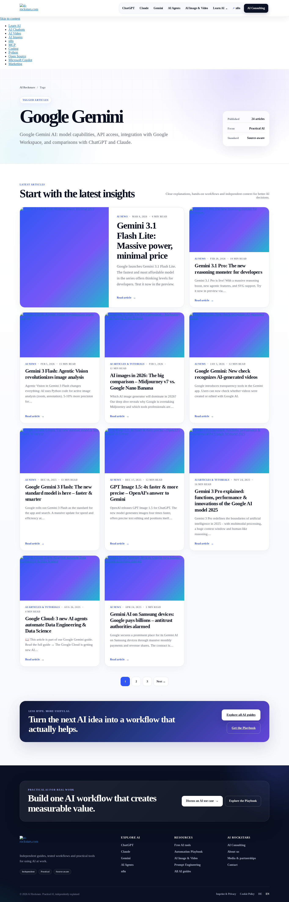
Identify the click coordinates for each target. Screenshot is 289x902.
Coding (13, 48)
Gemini (158, 8)
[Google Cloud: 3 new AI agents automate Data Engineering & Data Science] (60, 578)
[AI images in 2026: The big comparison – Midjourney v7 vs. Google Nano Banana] (144, 334)
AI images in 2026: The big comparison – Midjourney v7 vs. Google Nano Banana (142, 382)
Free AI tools (182, 845)
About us (233, 851)
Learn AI (220, 8)
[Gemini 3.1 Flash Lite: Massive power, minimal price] (64, 257)
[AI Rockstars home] (40, 842)
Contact (232, 864)
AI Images (15, 37)
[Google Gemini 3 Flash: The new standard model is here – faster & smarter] (60, 450)
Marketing (15, 64)
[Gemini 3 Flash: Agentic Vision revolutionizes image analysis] (60, 334)
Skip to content (10, 18)
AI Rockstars (27, 87)
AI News (122, 216)
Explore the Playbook (243, 800)
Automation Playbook (188, 851)
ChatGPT (128, 8)
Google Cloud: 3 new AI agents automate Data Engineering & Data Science (56, 625)
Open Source (17, 56)
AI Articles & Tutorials (127, 364)
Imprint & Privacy (226, 893)
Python (13, 52)
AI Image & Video (196, 8)
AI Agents (174, 8)
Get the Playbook (244, 728)
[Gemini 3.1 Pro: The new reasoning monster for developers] (229, 229)
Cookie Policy (247, 893)
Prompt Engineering (187, 864)
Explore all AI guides (241, 714)
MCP (12, 45)
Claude (144, 8)
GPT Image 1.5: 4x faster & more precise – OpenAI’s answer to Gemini (144, 493)
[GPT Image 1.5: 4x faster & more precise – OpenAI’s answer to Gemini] (144, 450)
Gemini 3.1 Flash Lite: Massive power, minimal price (145, 241)
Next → (161, 681)
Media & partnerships (241, 858)
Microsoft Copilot (20, 60)
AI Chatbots (16, 29)
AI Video (14, 33)
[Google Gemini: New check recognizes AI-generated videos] (229, 334)
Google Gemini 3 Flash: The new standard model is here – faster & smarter (58, 493)
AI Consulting (256, 8)
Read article (126, 297)
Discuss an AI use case (202, 800)
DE (260, 893)
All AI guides (182, 871)
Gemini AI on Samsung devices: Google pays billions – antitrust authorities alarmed (142, 620)
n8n (236, 8)
